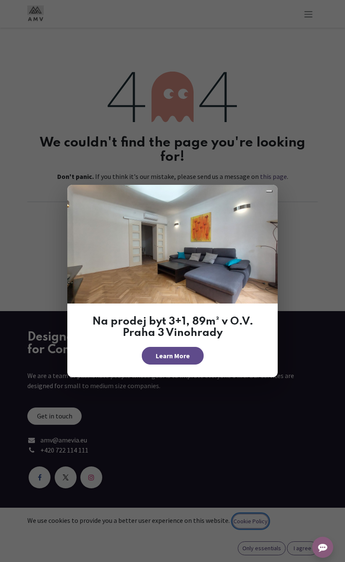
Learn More (173, 356)
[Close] (269, 191)
